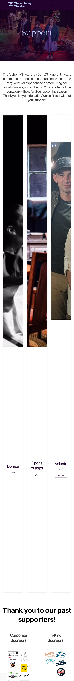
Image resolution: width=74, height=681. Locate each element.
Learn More (37, 475)
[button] (52, 5)
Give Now (13, 473)
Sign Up (61, 475)
